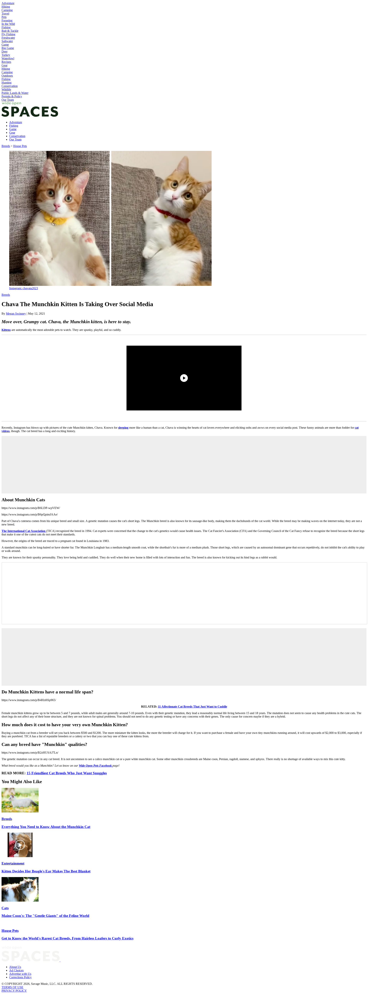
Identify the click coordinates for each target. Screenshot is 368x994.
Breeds (6, 146)
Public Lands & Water (15, 93)
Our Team (8, 99)
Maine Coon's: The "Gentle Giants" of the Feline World (45, 916)
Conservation (10, 86)
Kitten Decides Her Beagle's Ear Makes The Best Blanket (46, 871)
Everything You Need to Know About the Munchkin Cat (46, 827)
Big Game (8, 48)
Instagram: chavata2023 (23, 288)
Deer (4, 51)
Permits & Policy (12, 96)
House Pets (20, 146)
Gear (4, 65)
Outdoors (7, 75)
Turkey (6, 55)
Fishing (6, 27)
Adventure (8, 3)
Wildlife (6, 89)
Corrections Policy (20, 977)
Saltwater (7, 41)
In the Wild (8, 23)
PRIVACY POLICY (14, 990)
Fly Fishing (8, 34)
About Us (15, 967)
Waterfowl (8, 58)
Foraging (7, 20)
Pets (4, 17)
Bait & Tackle (10, 30)
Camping (7, 10)
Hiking (6, 6)
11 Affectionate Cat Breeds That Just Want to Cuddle (192, 706)
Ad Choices (16, 970)
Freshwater (8, 37)
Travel (5, 13)
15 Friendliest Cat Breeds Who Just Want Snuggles (67, 773)
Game (5, 44)
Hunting (7, 82)
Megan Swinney (16, 313)
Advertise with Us (20, 973)
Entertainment (13, 863)
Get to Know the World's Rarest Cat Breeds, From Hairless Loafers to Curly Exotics (67, 938)
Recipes (6, 61)
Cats (5, 908)
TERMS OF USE (12, 987)
